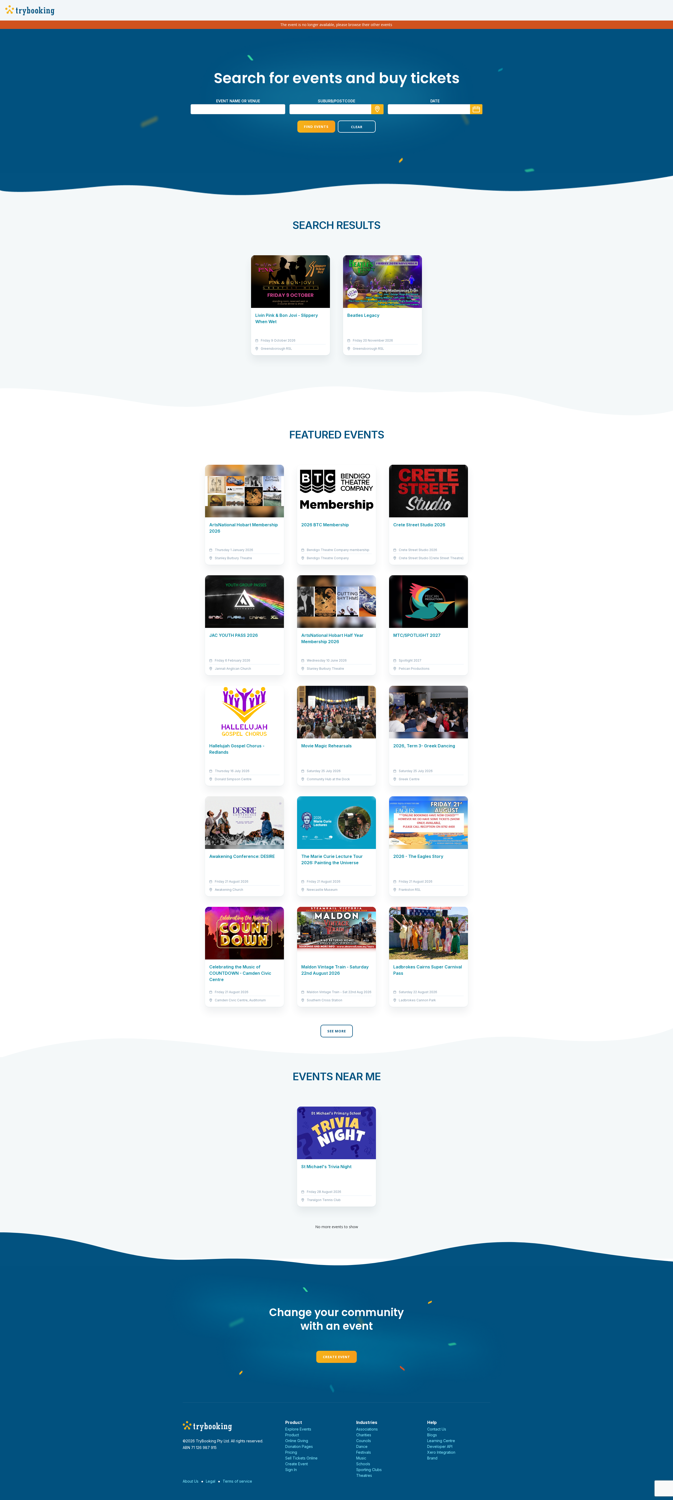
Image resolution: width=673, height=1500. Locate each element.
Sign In (291, 1469)
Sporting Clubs (369, 1469)
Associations (367, 1429)
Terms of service (237, 1481)
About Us (190, 1481)
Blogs (432, 1435)
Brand (432, 1458)
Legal (210, 1481)
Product (292, 1435)
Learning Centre (441, 1440)
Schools (363, 1464)
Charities (363, 1435)
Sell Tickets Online (301, 1458)
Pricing (291, 1452)
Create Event (336, 1356)
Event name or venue (238, 101)
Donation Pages (299, 1446)
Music (361, 1458)
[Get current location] (377, 109)
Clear (357, 126)
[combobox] (336, 109)
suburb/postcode (336, 101)
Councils (363, 1440)
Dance (362, 1446)
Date (435, 101)
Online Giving (296, 1440)
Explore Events (298, 1429)
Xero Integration (441, 1452)
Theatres (364, 1475)
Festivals (363, 1452)
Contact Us (436, 1429)
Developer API (439, 1446)
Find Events (316, 126)
